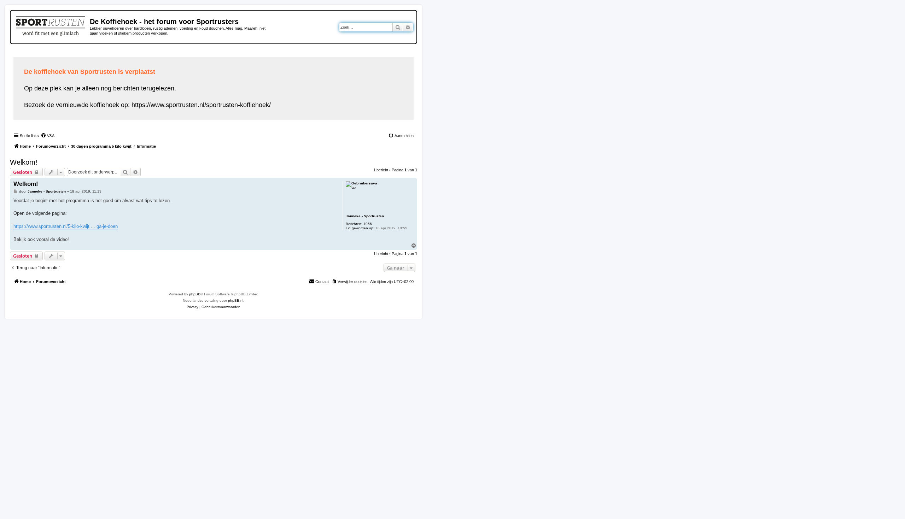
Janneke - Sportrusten (365, 216)
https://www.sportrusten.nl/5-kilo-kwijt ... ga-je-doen (65, 226)
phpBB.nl (235, 300)
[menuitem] (47, 135)
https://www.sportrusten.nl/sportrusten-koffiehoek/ (201, 104)
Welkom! (23, 162)
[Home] (51, 24)
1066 (367, 224)
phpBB (194, 294)
